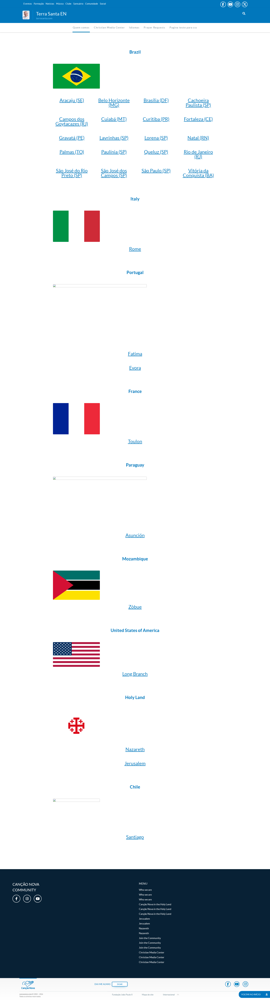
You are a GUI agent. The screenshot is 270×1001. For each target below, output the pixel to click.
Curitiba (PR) (156, 119)
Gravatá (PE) (72, 137)
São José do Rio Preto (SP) (72, 173)
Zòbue (135, 606)
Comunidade (91, 3)
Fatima (135, 353)
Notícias (50, 3)
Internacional (169, 995)
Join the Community (150, 938)
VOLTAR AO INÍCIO (251, 994)
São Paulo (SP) (156, 170)
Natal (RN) (198, 137)
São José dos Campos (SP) (114, 173)
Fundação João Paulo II (122, 995)
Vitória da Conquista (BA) (198, 173)
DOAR (119, 984)
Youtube (230, 4)
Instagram (237, 4)
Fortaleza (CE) (198, 119)
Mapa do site (147, 995)
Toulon (135, 441)
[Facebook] (16, 899)
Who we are (145, 889)
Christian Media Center (109, 27)
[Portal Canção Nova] (26, 15)
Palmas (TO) (72, 152)
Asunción (135, 535)
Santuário (78, 3)
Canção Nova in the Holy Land (155, 904)
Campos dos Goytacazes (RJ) (71, 121)
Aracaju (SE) (72, 100)
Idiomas (134, 27)
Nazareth (135, 749)
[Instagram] (27, 899)
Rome (135, 249)
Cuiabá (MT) (114, 119)
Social (103, 3)
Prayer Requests (154, 27)
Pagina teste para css (183, 27)
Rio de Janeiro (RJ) (198, 154)
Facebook (223, 4)
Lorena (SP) (156, 137)
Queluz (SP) (156, 152)
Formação (39, 3)
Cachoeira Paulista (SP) (198, 103)
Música (60, 3)
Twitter (244, 4)
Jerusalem (135, 763)
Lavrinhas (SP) (114, 137)
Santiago (135, 837)
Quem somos (81, 27)
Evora (135, 367)
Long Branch (135, 673)
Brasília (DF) (156, 100)
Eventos (27, 3)
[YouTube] (38, 899)
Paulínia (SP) (114, 152)
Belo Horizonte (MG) (114, 103)
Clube (68, 3)
